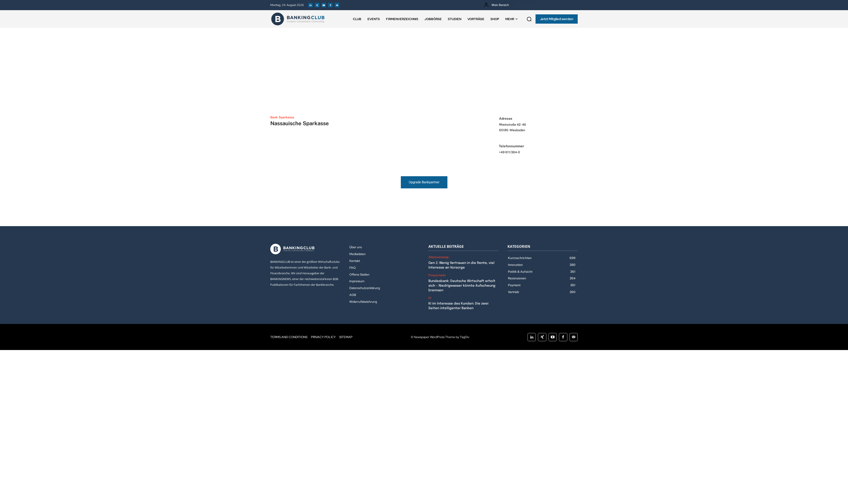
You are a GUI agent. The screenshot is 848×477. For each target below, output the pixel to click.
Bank (274, 117)
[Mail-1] (337, 5)
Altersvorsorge (438, 257)
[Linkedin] (310, 5)
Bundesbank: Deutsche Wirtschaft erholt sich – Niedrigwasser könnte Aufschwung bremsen (461, 285)
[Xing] (317, 5)
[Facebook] (330, 5)
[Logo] (298, 19)
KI (429, 298)
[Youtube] (324, 5)
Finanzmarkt (437, 275)
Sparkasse (286, 117)
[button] (529, 19)
